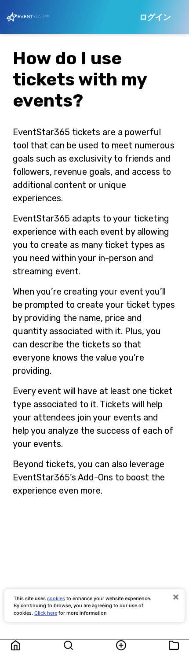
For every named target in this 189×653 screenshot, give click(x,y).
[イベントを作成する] (121, 645)
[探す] (68, 645)
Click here (45, 613)
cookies (56, 598)
